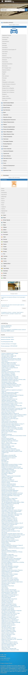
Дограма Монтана (5, 459)
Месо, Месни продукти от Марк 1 (8, 627)
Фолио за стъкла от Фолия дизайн (8, 631)
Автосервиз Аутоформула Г (7, 602)
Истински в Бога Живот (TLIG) (7, 337)
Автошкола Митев (5, 497)
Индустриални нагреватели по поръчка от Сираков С (12, 527)
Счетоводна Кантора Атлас (7, 576)
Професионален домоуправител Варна (9, 465)
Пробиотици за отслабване (7, 477)
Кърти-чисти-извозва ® (6, 635)
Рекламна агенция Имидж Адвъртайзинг (9, 490)
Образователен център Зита (7, 600)
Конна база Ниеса (5, 584)
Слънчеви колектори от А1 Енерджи (8, 343)
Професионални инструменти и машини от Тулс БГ (12, 523)
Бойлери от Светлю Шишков (7, 557)
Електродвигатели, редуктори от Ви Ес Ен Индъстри (12, 395)
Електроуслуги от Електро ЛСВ (8, 489)
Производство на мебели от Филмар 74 (9, 595)
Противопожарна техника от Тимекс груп (10, 501)
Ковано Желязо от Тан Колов (7, 504)
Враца (4, 224)
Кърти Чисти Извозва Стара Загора (8, 644)
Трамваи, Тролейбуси (6, 98)
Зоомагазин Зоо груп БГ (6, 626)
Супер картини (4, 361)
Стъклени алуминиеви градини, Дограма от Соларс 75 (12, 423)
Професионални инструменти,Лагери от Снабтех (11, 464)
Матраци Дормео (5, 370)
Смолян (5, 261)
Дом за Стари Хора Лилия (6, 563)
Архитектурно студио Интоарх (7, 529)
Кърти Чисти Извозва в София (7, 645)
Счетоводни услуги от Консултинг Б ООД (10, 649)
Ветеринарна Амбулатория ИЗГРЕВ (8, 393)
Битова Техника (6, 107)
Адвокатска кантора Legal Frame (8, 615)
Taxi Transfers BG (4, 461)
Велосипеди (4, 65)
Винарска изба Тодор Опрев (7, 430)
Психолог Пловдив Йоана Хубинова (9, 383)
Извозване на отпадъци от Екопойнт (9, 546)
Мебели (5, 124)
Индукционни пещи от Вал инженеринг (9, 440)
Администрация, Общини (8, 102)
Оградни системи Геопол (6, 572)
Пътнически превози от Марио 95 (8, 485)
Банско (2, 188)
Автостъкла (4, 53)
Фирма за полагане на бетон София (9, 443)
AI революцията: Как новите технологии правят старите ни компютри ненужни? (12, 305)
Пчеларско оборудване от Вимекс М (9, 517)
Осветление (5, 139)
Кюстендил (5, 234)
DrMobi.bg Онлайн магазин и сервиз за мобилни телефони (14, 414)
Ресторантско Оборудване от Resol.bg (9, 520)
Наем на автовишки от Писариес (8, 374)
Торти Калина (4, 532)
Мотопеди (4, 78)
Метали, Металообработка (8, 129)
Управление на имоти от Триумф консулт (10, 619)
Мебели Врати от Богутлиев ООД (8, 455)
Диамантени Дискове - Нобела (7, 339)
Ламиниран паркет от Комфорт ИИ (8, 356)
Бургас (4, 215)
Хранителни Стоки (7, 170)
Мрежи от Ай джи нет (6, 420)
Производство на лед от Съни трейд (9, 456)
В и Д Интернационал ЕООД (7, 341)
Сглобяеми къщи (5, 452)
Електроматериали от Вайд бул (8, 516)
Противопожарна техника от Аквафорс (9, 574)
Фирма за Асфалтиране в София (8, 634)
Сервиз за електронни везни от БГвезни (9, 392)
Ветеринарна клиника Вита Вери (8, 406)
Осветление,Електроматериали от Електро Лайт (11, 405)
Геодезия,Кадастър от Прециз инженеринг (10, 571)
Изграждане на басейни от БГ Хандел (9, 555)
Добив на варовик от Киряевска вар (9, 605)
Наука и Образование (7, 131)
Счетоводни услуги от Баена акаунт (8, 448)
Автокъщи (4, 43)
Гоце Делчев (4, 194)
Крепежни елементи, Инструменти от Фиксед (11, 358)
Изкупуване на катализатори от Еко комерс (10, 371)
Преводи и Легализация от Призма (8, 604)
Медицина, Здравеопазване (9, 127)
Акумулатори (5, 61)
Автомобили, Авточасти (8, 22)
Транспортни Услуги (7, 158)
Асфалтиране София (5, 647)
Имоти (2, 454)
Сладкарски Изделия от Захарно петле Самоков (11, 528)
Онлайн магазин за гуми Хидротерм (9, 421)
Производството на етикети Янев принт (9, 418)
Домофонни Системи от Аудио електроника (10, 425)
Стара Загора (6, 268)
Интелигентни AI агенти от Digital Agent (9, 380)
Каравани (4, 72)
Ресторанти (5, 146)
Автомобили (4, 47)
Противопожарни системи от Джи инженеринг (11, 558)
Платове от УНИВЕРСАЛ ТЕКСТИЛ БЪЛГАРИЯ (11, 476)
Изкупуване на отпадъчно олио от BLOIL (9, 617)
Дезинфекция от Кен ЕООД (7, 357)
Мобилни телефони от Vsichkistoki (8, 470)
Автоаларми (4, 39)
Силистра (5, 256)
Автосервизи (5, 51)
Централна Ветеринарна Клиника (8, 426)
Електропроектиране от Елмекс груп (9, 561)
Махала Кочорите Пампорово (7, 469)
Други (4, 112)
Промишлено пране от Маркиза (8, 583)
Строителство (6, 153)
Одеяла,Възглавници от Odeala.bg (8, 400)
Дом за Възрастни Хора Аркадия (8, 612)
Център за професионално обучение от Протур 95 (12, 545)
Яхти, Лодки (4, 100)
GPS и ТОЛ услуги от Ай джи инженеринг (10, 579)
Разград (5, 251)
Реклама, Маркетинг (7, 143)
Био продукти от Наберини (7, 473)
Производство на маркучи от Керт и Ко (9, 643)
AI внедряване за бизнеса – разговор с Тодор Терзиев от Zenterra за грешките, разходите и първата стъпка (12, 313)
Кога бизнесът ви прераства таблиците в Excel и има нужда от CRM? (13, 297)
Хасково (5, 273)
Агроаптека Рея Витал (6, 544)
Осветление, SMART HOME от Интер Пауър (10, 495)
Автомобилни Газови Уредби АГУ (9, 49)
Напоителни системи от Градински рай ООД (10, 622)
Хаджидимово (4, 210)
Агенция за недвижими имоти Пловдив (9, 353)
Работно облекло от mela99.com (8, 596)
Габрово (5, 227)
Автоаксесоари (5, 37)
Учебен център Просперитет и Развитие (9, 378)
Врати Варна (4, 460)
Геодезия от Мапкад (5, 482)
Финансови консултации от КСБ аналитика (10, 386)
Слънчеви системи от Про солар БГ (8, 417)
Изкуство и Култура (7, 117)
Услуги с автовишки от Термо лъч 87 (9, 593)
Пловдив (5, 249)
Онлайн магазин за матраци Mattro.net (9, 367)
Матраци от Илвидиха (6, 369)
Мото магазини (5, 76)
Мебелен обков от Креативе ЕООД (8, 648)
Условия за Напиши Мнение (6, 663)
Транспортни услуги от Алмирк (8, 538)
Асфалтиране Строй (5, 444)
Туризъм (5, 160)
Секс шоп (3, 388)
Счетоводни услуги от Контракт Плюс (9, 524)
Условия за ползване (4, 659)
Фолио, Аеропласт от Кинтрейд (8, 373)
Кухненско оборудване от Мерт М (8, 439)
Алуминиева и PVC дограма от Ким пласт (10, 580)
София (4, 266)
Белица (2, 190)
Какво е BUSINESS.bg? (5, 327)
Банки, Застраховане (7, 105)
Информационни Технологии (9, 119)
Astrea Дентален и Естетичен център (9, 422)
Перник (4, 244)
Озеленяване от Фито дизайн (7, 608)
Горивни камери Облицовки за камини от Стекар (11, 451)
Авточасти (4, 55)
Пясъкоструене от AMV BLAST (7, 480)
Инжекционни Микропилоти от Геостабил (10, 515)
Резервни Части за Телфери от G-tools (9, 567)
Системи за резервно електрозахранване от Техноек (12, 486)
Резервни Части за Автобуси (8, 90)
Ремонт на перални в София (7, 354)
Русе (4, 253)
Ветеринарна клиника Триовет (7, 609)
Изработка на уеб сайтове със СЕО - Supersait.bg (11, 639)
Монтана (5, 239)
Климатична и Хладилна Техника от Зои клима (11, 384)
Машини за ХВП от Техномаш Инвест (9, 396)
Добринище (3, 196)
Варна (4, 217)
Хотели (4, 168)
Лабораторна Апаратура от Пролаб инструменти (11, 494)
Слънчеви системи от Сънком (7, 632)
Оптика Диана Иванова (6, 597)
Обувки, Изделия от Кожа (8, 134)
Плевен (4, 246)
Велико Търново (6, 220)
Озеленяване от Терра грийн (7, 554)
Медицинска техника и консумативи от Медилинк (12, 570)
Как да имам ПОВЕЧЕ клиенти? (7, 331)
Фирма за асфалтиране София (7, 446)
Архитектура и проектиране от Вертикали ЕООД (11, 514)
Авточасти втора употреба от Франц (9, 431)
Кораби (3, 74)
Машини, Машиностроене (8, 122)
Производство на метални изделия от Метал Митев (12, 416)
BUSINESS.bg (3, 656)
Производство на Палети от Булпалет (9, 491)
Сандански (3, 206)
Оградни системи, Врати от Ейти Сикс (9, 399)
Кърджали (5, 232)
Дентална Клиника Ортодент (7, 438)
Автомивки (4, 45)
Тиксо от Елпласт (5, 588)
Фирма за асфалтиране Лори (7, 508)
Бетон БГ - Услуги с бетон (6, 442)
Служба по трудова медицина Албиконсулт (10, 537)
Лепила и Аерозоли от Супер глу (8, 457)
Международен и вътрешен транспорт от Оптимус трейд (13, 379)
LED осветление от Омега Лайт (8, 628)
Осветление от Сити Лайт (6, 487)
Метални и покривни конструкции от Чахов (10, 531)
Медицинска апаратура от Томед (8, 499)
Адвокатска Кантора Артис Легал (8, 375)
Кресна (2, 198)
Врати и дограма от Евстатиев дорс (8, 589)
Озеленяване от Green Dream (7, 585)
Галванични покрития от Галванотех (8, 550)
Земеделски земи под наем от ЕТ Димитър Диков (12, 429)
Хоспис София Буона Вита (6, 565)
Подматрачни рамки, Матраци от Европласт (10, 365)
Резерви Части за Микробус (8, 88)
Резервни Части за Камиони (8, 92)
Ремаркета (4, 94)
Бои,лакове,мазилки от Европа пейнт (9, 592)
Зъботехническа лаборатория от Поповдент (10, 559)
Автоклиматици (5, 41)
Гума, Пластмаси (6, 110)
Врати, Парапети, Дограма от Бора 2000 (9, 376)
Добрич (4, 229)
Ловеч (4, 237)
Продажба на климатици (6, 434)
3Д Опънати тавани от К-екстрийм (8, 363)
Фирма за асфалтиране (6, 447)
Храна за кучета (4, 463)
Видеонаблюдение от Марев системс (9, 404)
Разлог (2, 204)
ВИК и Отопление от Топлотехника (8, 618)
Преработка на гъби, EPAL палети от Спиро (10, 613)
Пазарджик (5, 241)
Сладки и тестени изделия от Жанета (9, 642)
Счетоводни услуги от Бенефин (8, 366)
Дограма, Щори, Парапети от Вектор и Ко (10, 413)
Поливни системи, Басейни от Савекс (9, 401)
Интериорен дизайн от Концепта (8, 625)
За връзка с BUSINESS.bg (6, 325)
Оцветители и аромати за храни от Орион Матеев (12, 581)
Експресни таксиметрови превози (8, 484)
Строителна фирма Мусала (7, 506)
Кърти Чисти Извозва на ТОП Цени (8, 638)
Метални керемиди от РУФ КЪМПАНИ (9, 346)
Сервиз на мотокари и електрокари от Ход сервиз (12, 427)
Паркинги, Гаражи (6, 86)
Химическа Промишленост (9, 165)
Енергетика (5, 114)
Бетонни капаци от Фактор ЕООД (8, 541)
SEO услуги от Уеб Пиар (6, 478)
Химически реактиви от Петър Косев (9, 598)
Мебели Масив (4, 587)
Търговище (5, 270)
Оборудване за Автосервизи (8, 82)
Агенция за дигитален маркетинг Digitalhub (10, 450)
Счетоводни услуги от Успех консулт (9, 614)
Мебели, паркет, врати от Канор (8, 472)
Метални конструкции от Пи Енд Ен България (11, 536)
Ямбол (4, 278)
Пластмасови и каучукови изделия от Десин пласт (12, 533)
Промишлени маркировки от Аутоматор (9, 566)
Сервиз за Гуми (5, 96)
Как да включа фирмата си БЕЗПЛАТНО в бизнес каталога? (13, 329)
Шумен (4, 275)
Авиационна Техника (6, 35)
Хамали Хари (4, 474)
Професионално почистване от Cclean (9, 621)
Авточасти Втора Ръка (6, 57)
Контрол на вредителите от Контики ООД (10, 503)
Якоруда (3, 212)
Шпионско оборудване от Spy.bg (8, 630)
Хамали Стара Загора (5, 640)
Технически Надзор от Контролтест (8, 410)
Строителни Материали (8, 151)
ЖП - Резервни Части (6, 67)
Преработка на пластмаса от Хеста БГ (9, 519)
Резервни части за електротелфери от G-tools (11, 467)
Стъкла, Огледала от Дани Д (7, 525)
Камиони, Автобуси (6, 70)
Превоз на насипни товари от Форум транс (10, 591)
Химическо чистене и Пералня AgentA (9, 481)
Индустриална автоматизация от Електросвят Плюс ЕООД (13, 408)
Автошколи (4, 59)
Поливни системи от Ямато (7, 601)
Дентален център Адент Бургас (8, 507)
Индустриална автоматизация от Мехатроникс (11, 359)
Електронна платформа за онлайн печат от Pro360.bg (12, 562)
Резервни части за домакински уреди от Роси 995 (11, 409)
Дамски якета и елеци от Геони (8, 412)
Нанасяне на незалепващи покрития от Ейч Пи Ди (12, 493)
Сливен (4, 258)
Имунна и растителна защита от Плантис (10, 540)
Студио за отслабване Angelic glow (8, 512)
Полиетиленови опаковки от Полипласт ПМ (10, 606)
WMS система (4, 433)
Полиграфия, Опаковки (8, 141)
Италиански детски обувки (7, 397)
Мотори (4, 80)
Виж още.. (24, 300)
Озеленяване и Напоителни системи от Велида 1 (11, 510)
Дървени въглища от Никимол (7, 575)
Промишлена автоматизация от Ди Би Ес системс (11, 403)
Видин (4, 222)
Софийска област (6, 263)
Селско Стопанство (7, 148)
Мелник (3, 200)
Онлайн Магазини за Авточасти (8, 84)
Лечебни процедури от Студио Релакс (9, 498)
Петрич (2, 202)
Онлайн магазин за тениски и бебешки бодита (11, 511)
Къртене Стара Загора (6, 636)
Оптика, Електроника (7, 136)
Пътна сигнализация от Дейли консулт (9, 521)
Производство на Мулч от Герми (8, 382)
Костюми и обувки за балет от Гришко (9, 578)
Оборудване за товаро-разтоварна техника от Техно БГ (13, 534)
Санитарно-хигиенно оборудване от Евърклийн (11, 610)
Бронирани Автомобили (7, 63)
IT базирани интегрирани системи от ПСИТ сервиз (12, 468)
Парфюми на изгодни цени (7, 387)
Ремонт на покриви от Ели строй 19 (8, 362)
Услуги (4, 163)
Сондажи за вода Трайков (6, 568)
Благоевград (6, 175)
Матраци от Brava (5, 542)
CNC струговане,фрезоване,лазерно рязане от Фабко (12, 502)
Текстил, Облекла (7, 156)
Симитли (3, 208)
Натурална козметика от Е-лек (7, 623)
